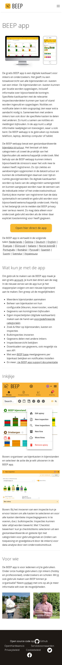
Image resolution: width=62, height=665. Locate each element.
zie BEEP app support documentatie (37, 362)
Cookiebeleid (33, 650)
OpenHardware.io (14, 645)
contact (28, 583)
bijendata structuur (13, 147)
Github (44, 641)
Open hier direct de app (31, 228)
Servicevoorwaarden (42, 645)
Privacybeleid (12, 650)
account (18, 280)
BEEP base (23, 354)
